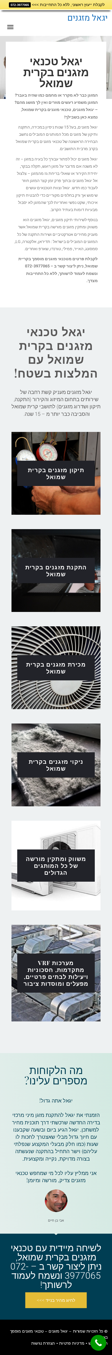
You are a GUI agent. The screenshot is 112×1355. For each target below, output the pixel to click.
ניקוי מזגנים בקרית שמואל (56, 764)
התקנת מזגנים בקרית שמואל (56, 570)
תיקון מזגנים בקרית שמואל (56, 473)
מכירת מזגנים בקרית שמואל (56, 667)
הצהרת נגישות (43, 1343)
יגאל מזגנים (87, 18)
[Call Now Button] (98, 1343)
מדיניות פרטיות (71, 1343)
